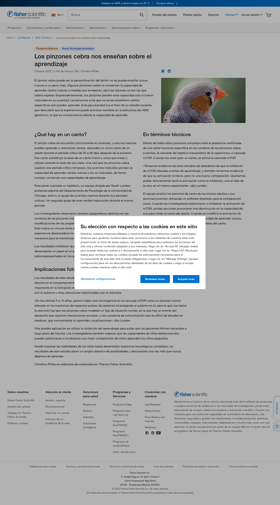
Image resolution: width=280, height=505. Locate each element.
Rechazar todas (155, 279)
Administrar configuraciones (98, 279)
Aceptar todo (186, 279)
